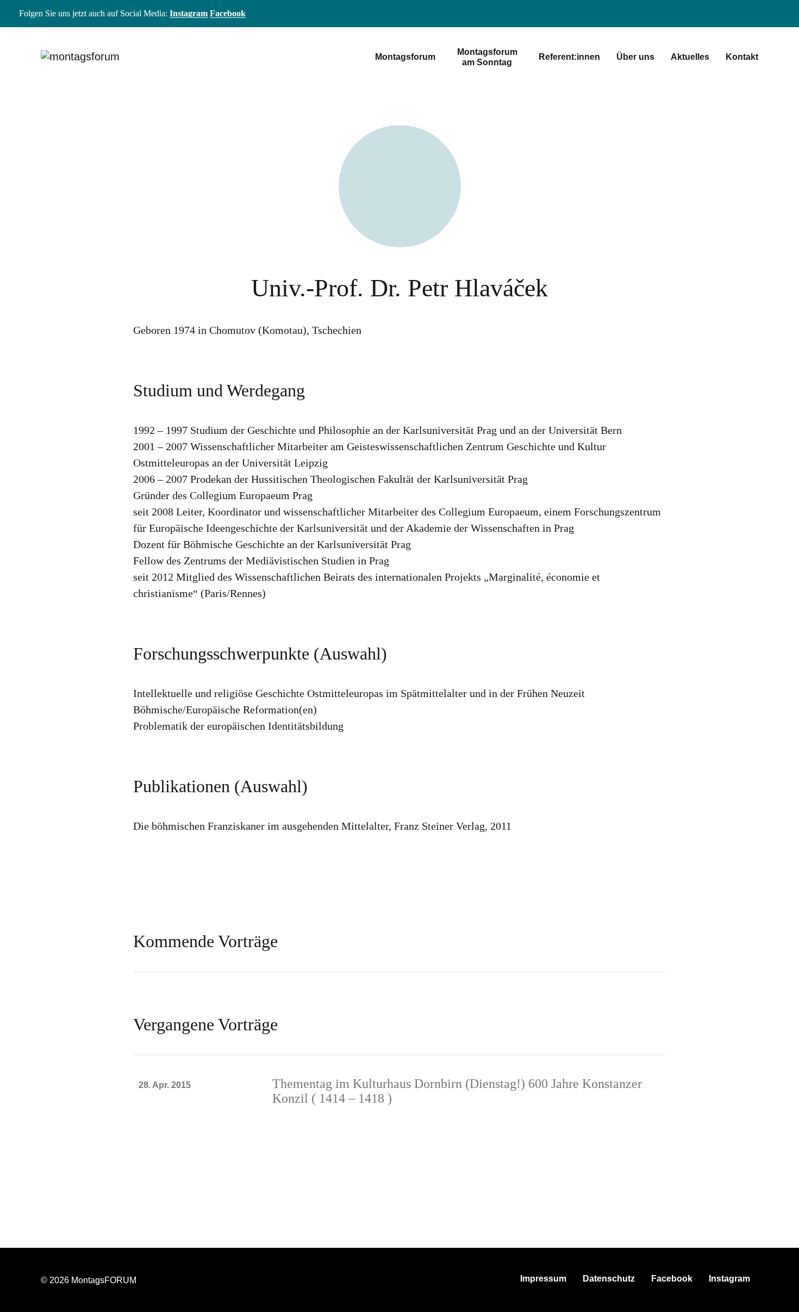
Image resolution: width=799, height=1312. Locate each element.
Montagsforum (405, 56)
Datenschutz (609, 1278)
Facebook (228, 13)
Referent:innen (569, 56)
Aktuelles (690, 56)
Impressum (543, 1278)
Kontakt (742, 56)
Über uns (635, 56)
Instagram (189, 13)
